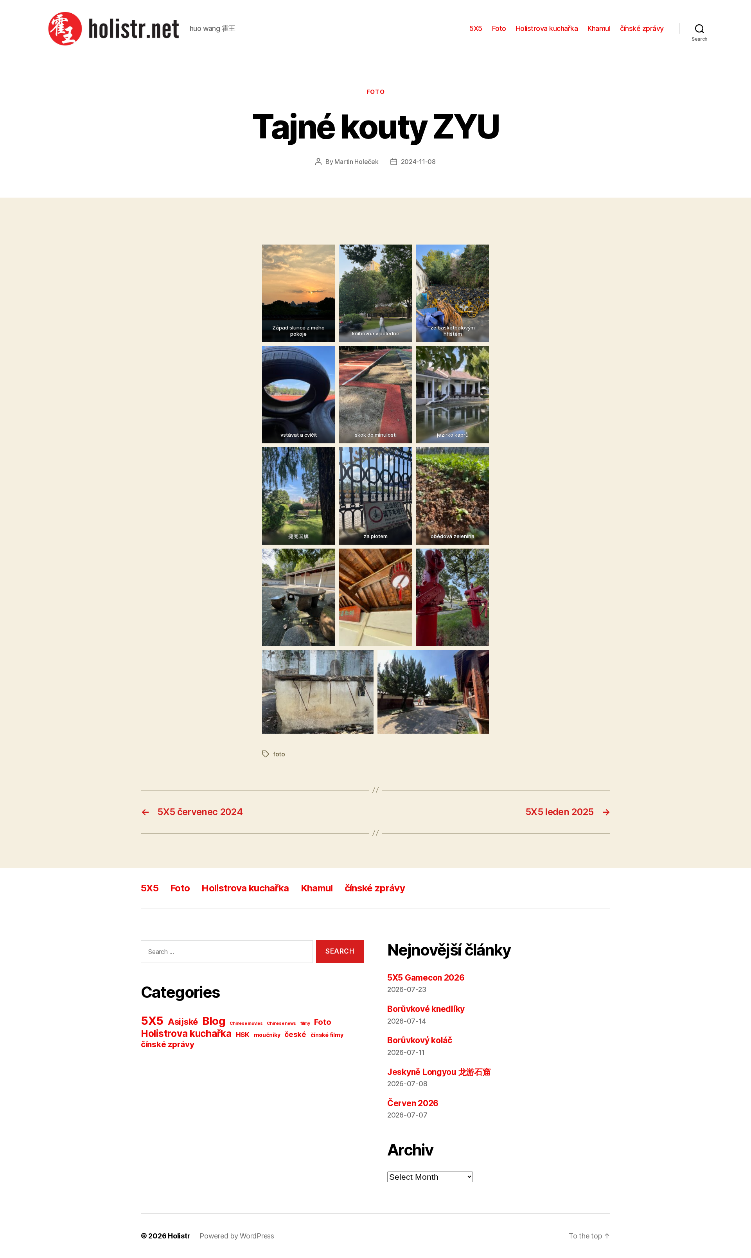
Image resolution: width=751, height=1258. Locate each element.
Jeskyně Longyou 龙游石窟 (439, 1072)
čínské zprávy (642, 28)
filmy (305, 1023)
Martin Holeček (356, 162)
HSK (243, 1034)
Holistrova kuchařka (547, 28)
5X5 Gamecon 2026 (426, 978)
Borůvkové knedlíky (426, 1009)
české (295, 1034)
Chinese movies (246, 1023)
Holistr (179, 1236)
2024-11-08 (418, 162)
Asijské (183, 1022)
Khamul (599, 28)
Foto (499, 28)
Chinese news (281, 1023)
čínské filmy (327, 1034)
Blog (214, 1021)
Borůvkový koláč (419, 1040)
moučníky (267, 1034)
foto (279, 754)
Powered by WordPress (236, 1236)
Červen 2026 (412, 1103)
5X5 (475, 28)
